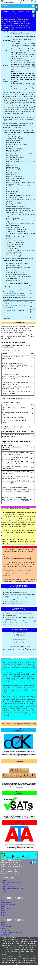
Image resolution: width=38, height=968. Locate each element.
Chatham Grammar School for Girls (15, 290)
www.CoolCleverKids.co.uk (19, 642)
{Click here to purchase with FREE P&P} (17, 491)
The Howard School (9, 310)
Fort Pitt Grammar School (11, 294)
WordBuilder (15, 601)
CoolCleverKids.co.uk (18, 731)
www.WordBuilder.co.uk (19, 635)
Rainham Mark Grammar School (15, 301)
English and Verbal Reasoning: (19, 632)
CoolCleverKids (23, 601)
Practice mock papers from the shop (14, 603)
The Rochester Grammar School (15, 317)
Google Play (19, 824)
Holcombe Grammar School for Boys (14, 295)
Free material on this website (19, 654)
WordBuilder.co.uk (7, 347)
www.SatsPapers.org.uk (19, 794)
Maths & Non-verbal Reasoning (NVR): (19, 638)
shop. (33, 581)
